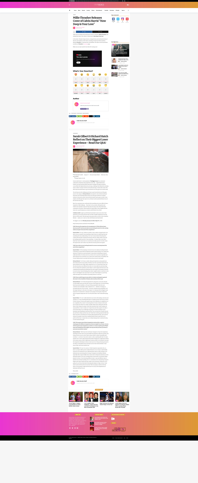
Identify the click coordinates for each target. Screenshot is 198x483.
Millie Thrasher (85, 113)
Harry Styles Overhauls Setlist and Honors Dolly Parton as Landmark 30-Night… (101, 423)
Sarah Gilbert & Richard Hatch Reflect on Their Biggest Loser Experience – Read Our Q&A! (90, 139)
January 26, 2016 (79, 28)
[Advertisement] (120, 32)
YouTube (86, 44)
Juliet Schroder (124, 61)
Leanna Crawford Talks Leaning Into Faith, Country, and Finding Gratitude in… (101, 428)
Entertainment (72, 400)
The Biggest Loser (75, 373)
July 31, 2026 (121, 70)
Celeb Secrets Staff (80, 27)
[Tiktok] (128, 1)
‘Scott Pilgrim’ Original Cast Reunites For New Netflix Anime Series (74, 405)
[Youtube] (125, 1)
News (74, 14)
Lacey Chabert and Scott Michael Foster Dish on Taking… (123, 66)
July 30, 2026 (121, 76)
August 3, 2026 (122, 62)
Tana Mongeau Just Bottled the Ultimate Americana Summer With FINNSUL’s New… (101, 418)
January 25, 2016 (79, 147)
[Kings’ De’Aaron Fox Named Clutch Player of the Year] (107, 397)
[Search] (128, 10)
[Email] (88, 109)
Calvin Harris (79, 113)
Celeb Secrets (74, 437)
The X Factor (74, 113)
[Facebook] (70, 428)
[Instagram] (127, 1)
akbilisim (70, 438)
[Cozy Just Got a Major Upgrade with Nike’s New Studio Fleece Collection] (114, 74)
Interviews (75, 133)
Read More (73, 425)
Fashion (114, 44)
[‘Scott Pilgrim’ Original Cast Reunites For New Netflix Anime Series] (76, 397)
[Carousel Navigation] (124, 1)
